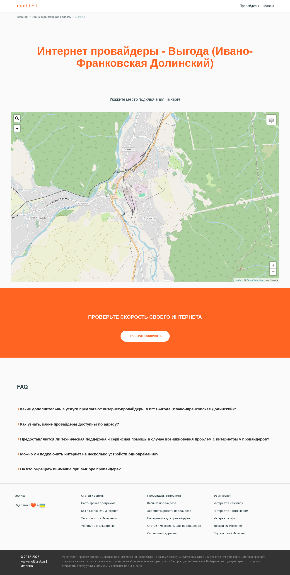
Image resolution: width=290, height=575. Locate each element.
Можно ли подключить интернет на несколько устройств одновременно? (89, 454)
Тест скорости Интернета (99, 518)
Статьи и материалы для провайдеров (174, 525)
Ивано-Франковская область (51, 17)
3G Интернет (222, 495)
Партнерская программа (98, 503)
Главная (22, 17)
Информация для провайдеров (169, 518)
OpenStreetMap (255, 280)
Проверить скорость (145, 336)
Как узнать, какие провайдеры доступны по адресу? (69, 424)
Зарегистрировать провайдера (169, 510)
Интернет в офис (225, 518)
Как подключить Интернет (99, 510)
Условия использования (98, 525)
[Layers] (271, 120)
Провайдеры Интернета (164, 495)
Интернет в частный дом (231, 510)
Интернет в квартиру (228, 503)
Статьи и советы (92, 495)
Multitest (28, 6)
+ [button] (273, 265)
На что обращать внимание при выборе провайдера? (70, 469)
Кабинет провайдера (161, 503)
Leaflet (238, 280)
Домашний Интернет (228, 525)
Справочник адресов (162, 533)
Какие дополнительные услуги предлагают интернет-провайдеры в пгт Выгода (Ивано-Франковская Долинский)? (128, 409)
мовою (20, 496)
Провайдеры (249, 6)
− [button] (273, 272)
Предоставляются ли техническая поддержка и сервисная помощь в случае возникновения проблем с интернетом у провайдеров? (144, 439)
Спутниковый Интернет (230, 533)
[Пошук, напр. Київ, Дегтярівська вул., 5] (17, 118)
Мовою (268, 6)
